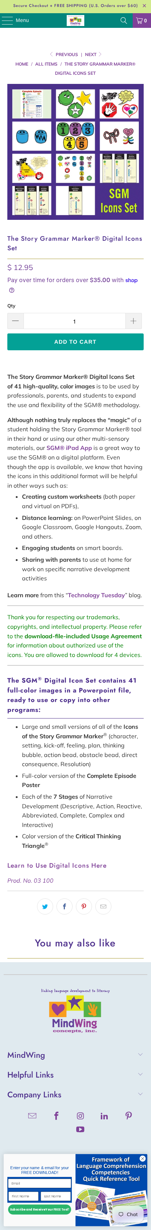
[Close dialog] (142, 1159)
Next (91, 54)
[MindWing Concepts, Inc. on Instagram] (80, 1116)
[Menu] (3, 20)
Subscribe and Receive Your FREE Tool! (39, 1210)
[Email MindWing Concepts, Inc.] (32, 1116)
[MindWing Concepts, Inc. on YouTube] (80, 1130)
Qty (11, 306)
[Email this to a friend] (103, 906)
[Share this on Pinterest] (84, 906)
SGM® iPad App (69, 447)
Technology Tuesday (96, 595)
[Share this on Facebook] (64, 906)
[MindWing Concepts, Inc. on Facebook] (56, 1116)
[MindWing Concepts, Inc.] (75, 20)
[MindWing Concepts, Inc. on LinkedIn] (104, 1116)
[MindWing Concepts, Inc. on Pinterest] (129, 1116)
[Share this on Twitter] (45, 906)
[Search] (124, 20)
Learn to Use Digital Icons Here (57, 865)
